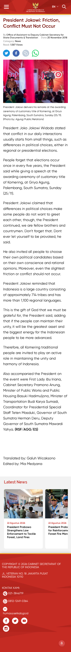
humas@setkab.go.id (15, 612)
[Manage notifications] (62, 643)
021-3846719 (15, 593)
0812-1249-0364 (17, 601)
